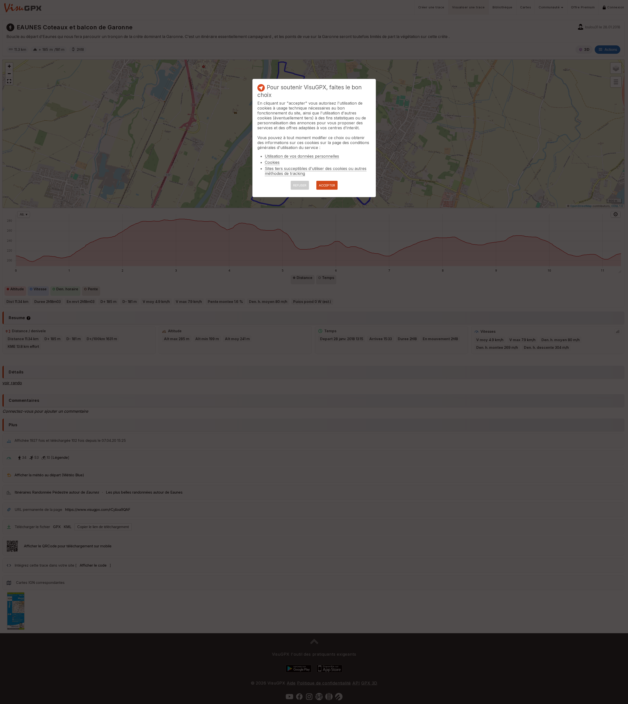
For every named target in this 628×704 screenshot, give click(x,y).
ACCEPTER (327, 185)
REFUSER (299, 185)
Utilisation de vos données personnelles (302, 156)
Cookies (272, 162)
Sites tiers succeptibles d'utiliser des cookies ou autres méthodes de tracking (315, 171)
